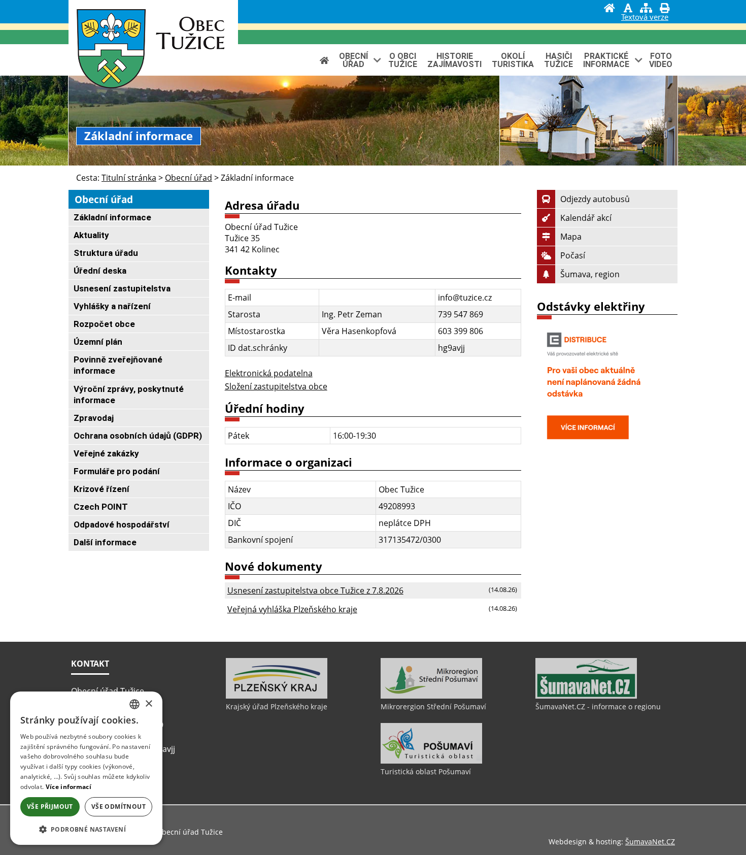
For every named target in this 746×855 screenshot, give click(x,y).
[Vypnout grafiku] (628, 9)
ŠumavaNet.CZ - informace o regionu (598, 706)
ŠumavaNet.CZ (650, 841)
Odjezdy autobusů (595, 199)
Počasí (572, 255)
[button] (86, 829)
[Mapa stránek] (646, 9)
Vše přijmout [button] (50, 806)
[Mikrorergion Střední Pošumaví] (431, 696)
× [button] (148, 704)
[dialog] (86, 768)
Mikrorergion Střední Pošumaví (433, 706)
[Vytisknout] (664, 9)
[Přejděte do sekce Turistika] (324, 60)
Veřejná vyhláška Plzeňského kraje (292, 609)
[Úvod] (609, 9)
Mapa (571, 236)
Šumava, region (590, 274)
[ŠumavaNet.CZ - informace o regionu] (586, 696)
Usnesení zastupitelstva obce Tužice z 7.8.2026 (315, 590)
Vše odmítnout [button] (118, 806)
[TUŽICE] (111, 50)
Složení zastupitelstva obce (276, 386)
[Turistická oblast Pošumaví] (431, 761)
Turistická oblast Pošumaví (426, 771)
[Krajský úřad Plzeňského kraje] (276, 696)
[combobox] (134, 704)
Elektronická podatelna (269, 373)
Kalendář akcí (586, 217)
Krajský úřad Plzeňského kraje (276, 706)
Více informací (68, 786)
